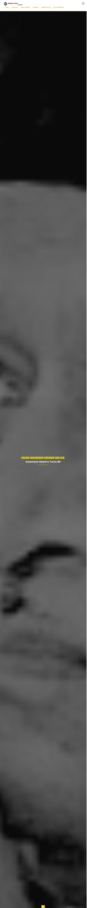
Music (57, 457)
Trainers (35, 7)
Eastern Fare (44, 464)
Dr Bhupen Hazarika (37, 457)
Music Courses (25, 7)
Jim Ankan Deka (49, 457)
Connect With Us (46, 7)
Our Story (15, 7)
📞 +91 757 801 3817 (59, 7)
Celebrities (25, 457)
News (62, 457)
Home (6, 7)
